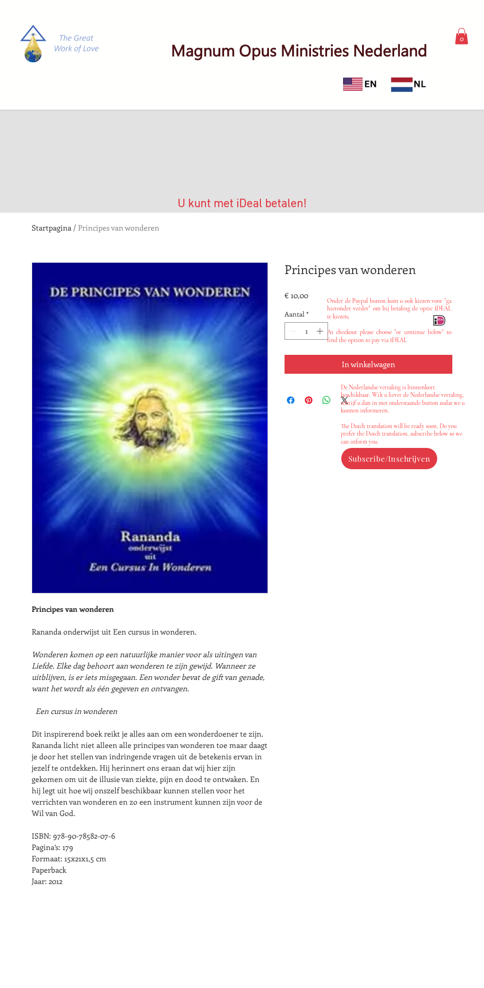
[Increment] (321, 331)
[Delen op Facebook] (290, 400)
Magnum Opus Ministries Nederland (299, 49)
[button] (461, 36)
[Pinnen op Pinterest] (308, 400)
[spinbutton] (306, 331)
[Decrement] (292, 331)
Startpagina (51, 227)
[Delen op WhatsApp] (326, 400)
